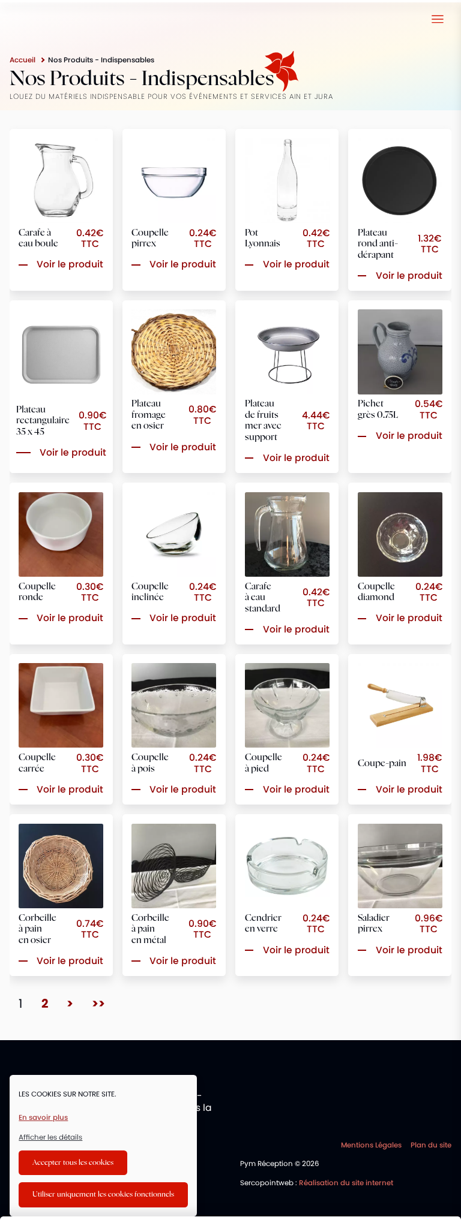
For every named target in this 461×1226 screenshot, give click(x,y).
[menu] (437, 19)
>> (98, 1003)
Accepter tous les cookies (72, 1162)
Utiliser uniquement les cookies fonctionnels (103, 1194)
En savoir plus (43, 1117)
